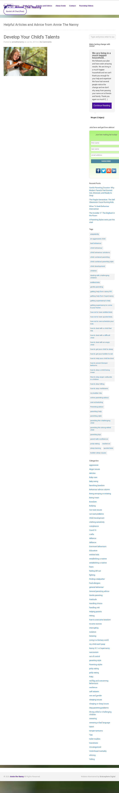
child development (97, 266)
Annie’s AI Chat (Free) (15, 11)
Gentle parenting (95, 595)
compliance (94, 526)
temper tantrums (96, 731)
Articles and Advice (44, 6)
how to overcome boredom (100, 620)
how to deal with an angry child (100, 343)
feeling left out (95, 571)
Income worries (95, 624)
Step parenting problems (99, 708)
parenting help (96, 411)
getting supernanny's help (100, 301)
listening (92, 636)
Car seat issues (95, 510)
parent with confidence (99, 439)
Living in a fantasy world (99, 640)
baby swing (93, 481)
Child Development (96, 518)
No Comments (46, 42)
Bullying (92, 506)
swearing (93, 719)
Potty (91, 677)
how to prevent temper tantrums (99, 364)
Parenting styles (95, 665)
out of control (94, 656)
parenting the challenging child (100, 422)
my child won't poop (97, 644)
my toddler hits (96, 393)
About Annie (61, 6)
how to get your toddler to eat (101, 354)
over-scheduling (96, 402)
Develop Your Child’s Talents (32, 37)
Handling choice (95, 603)
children (93, 271)
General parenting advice (99, 591)
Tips (91, 735)
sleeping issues (95, 700)
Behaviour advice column (99, 490)
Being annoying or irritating (100, 494)
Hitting (91, 616)
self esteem (94, 692)
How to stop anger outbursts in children (101, 378)
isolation (92, 632)
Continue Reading (102, 105)
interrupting (93, 628)
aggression (93, 465)
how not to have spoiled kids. (101, 317)
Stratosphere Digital (107, 777)
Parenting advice (96, 407)
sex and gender (95, 696)
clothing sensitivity (96, 522)
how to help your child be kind (102, 358)
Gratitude (93, 599)
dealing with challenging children (99, 277)
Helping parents (95, 612)
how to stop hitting (97, 384)
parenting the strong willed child (100, 429)
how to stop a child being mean (100, 371)
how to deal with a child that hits (100, 329)
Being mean (94, 498)
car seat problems (96, 514)
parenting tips (95, 435)
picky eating (95, 444)
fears (91, 567)
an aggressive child (97, 239)
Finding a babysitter (97, 579)
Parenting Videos (86, 6)
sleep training (95, 448)
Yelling (92, 759)
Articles (92, 473)
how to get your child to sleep (101, 349)
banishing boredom (97, 485)
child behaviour (96, 248)
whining (92, 755)
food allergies (94, 583)
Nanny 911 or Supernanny (99, 648)
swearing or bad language (99, 723)
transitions (93, 743)
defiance (92, 538)
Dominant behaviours (97, 547)
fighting (92, 575)
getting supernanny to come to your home (101, 306)
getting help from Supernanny (101, 296)
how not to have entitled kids (101, 312)
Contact (72, 6)
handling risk (94, 608)
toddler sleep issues (98, 453)
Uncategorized (95, 747)
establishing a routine (98, 559)
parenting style (96, 416)
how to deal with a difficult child (100, 336)
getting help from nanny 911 (101, 292)
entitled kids (95, 282)
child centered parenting (100, 257)
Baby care (93, 477)
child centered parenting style (101, 262)
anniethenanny (18, 42)
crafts (91, 534)
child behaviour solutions (100, 252)
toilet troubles (94, 739)
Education (93, 551)
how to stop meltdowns (99, 388)
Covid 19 (92, 530)
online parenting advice (99, 398)
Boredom (93, 502)
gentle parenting (96, 287)
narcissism (93, 652)
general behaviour (96, 587)
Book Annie (27, 6)
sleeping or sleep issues (99, 704)
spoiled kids (108, 448)
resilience (106, 444)
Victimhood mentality (98, 751)
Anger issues (94, 469)
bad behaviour (95, 243)
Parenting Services (11, 6)
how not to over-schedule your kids (102, 322)
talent (91, 727)
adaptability (94, 234)
